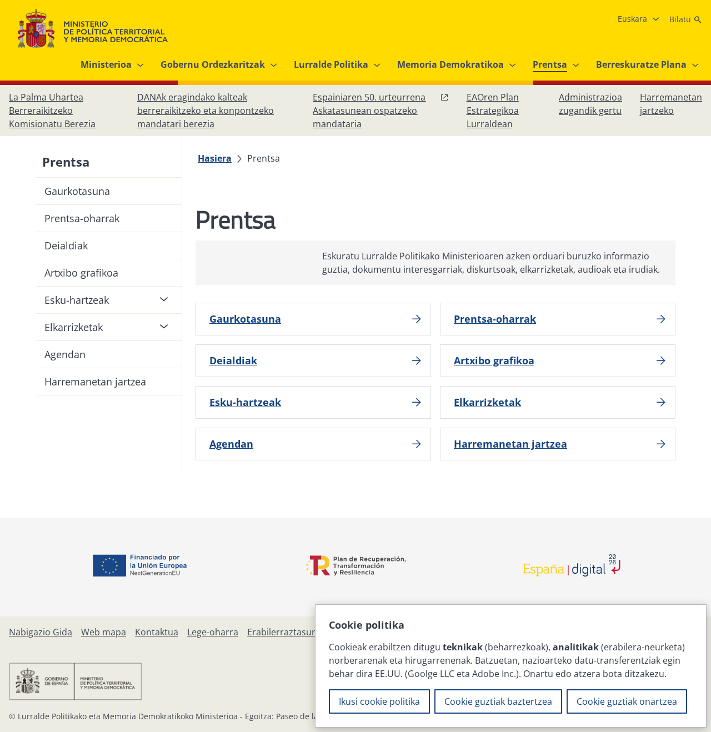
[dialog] (511, 666)
